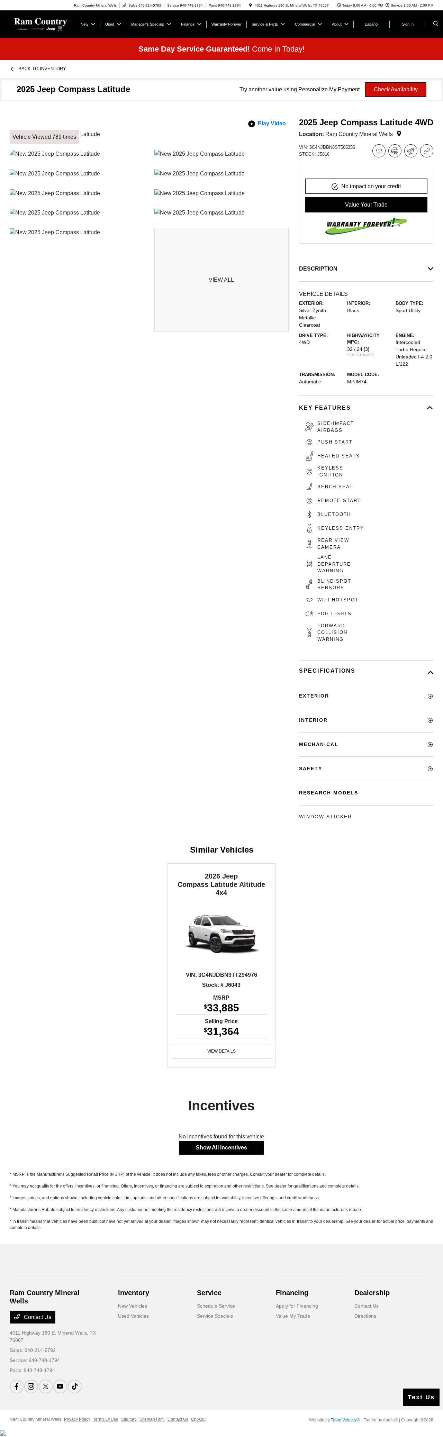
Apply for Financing (297, 1306)
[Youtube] (60, 1386)
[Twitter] (46, 1386)
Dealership (372, 1293)
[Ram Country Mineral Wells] (41, 24)
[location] (250, 5)
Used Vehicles (133, 1316)
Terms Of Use (105, 1419)
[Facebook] (17, 1386)
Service (209, 1293)
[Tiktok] (75, 1386)
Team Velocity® (345, 1420)
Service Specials (215, 1316)
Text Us (421, 1397)
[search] (436, 24)
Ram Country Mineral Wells (35, 1419)
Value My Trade (293, 1316)
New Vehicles (132, 1306)
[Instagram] (31, 1386)
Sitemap (129, 1419)
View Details (221, 1051)
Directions (365, 1316)
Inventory (133, 1293)
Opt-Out (198, 1419)
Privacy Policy (77, 1419)
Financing (292, 1293)
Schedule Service (216, 1306)
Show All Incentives (221, 1147)
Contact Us (36, 1317)
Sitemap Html (152, 1419)
